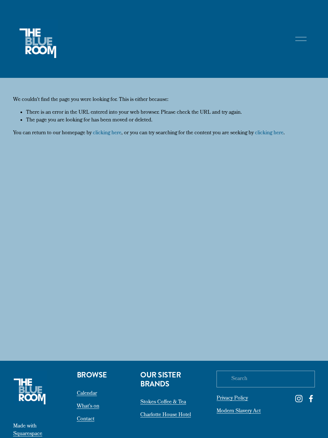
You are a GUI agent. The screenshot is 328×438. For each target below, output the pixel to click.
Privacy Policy (232, 398)
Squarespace (27, 434)
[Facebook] (311, 398)
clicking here (107, 133)
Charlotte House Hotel (165, 415)
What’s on (88, 406)
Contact (85, 419)
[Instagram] (299, 398)
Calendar (87, 394)
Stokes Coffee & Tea (163, 402)
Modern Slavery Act (239, 411)
